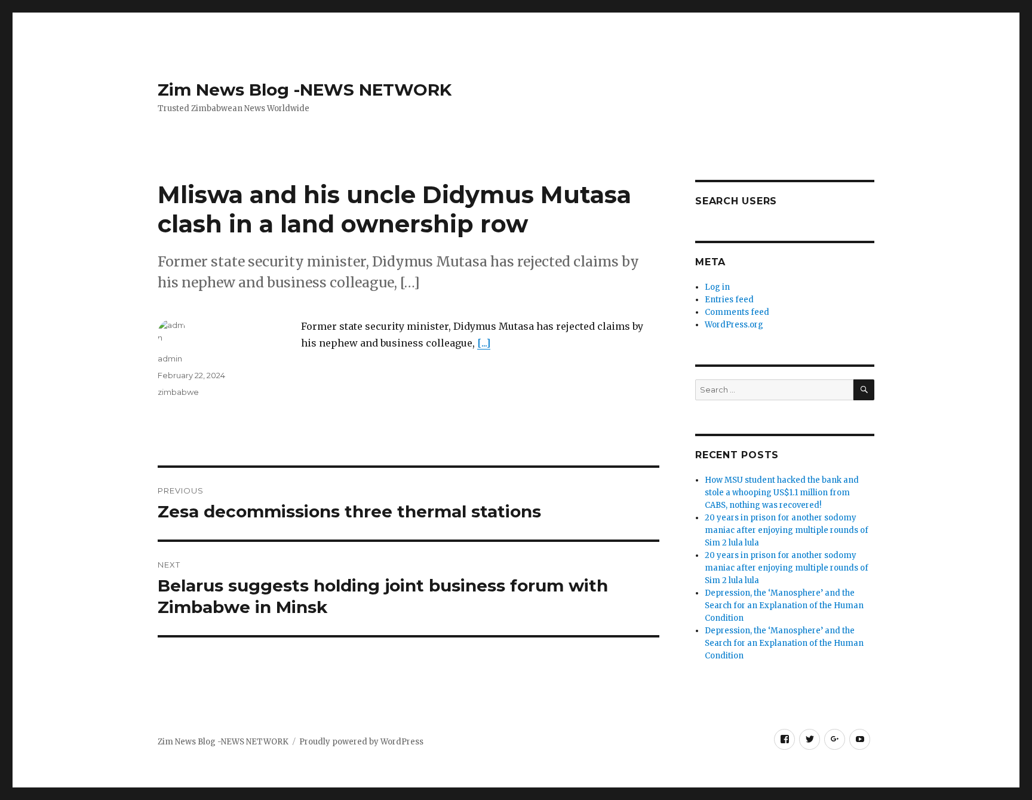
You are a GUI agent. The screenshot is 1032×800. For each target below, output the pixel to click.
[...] (483, 343)
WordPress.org (734, 325)
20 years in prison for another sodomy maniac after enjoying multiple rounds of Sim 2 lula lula (786, 530)
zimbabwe (178, 392)
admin (170, 358)
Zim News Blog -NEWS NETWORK (305, 89)
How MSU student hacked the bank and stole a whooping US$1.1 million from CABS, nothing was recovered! (782, 492)
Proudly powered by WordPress (361, 742)
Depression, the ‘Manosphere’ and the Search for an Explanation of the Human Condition (784, 605)
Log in (717, 287)
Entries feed (729, 300)
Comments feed (737, 312)
